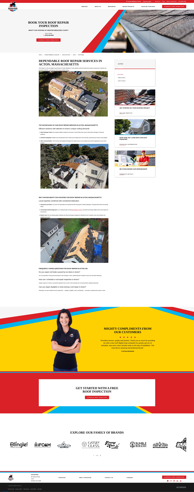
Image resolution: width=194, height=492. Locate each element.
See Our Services (126, 113)
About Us (98, 6)
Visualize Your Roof (148, 6)
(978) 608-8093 (49, 35)
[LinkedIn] (177, 481)
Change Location (147, 1)
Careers (130, 477)
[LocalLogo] (13, 6)
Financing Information (128, 144)
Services (84, 6)
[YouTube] (180, 481)
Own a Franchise (172, 1)
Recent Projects (128, 6)
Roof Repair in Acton (77, 209)
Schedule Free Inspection (174, 6)
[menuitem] (84, 6)
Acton (60, 70)
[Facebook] (171, 481)
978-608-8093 (182, 1)
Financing (62, 477)
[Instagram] (174, 481)
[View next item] (100, 455)
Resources (111, 6)
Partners (157, 1)
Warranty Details (126, 174)
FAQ (163, 1)
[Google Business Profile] (168, 481)
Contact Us (109, 477)
